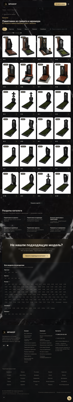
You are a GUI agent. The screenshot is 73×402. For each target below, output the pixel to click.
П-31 (64, 299)
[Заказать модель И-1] (51, 114)
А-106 (15, 294)
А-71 (52, 289)
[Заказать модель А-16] (16, 196)
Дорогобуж (23, 375)
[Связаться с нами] (69, 398)
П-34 (14, 302)
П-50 (53, 302)
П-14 (62, 297)
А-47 (64, 286)
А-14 (28, 284)
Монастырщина (50, 381)
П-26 (43, 299)
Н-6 (24, 314)
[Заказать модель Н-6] (33, 86)
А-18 (44, 284)
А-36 (27, 286)
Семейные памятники (30, 349)
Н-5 (20, 314)
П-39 (36, 302)
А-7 (16, 284)
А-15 (32, 284)
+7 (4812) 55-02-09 (61, 334)
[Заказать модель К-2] (16, 114)
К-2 (9, 278)
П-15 (66, 297)
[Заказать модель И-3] (33, 196)
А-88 (31, 292)
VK (4, 345)
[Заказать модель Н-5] (16, 86)
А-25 (65, 284)
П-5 (27, 297)
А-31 (14, 286)
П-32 (6, 302)
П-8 (38, 297)
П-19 (14, 299)
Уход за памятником (45, 349)
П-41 (44, 302)
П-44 (48, 302)
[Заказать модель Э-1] (16, 168)
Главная (4, 9)
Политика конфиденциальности (45, 356)
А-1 (5, 284)
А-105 (11, 294)
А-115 (38, 294)
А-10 (20, 284)
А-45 (56, 286)
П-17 (10, 299)
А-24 (61, 284)
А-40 (43, 286)
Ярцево (50, 372)
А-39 (39, 286)
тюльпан (65, 302)
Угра (36, 384)
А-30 (10, 286)
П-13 (58, 297)
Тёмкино (50, 384)
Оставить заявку (60, 4)
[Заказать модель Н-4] (68, 59)
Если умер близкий (45, 347)
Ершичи (9, 384)
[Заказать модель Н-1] (16, 59)
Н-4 (16, 314)
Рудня (8, 378)
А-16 (36, 284)
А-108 (25, 294)
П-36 (23, 302)
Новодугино (36, 381)
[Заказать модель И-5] (68, 141)
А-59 (35, 308)
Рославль (36, 372)
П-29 (56, 299)
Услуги (26, 362)
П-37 (27, 302)
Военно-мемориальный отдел (46, 336)
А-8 (6, 308)
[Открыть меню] (68, 4)
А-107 (20, 294)
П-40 (40, 302)
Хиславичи (64, 381)
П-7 (35, 297)
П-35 (19, 302)
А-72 (56, 289)
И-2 (53, 294)
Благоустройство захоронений (28, 359)
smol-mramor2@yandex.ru (62, 341)
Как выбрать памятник (45, 343)
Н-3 (13, 314)
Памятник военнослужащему (45, 340)
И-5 (60, 294)
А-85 (18, 292)
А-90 (35, 292)
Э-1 (5, 272)
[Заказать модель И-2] (16, 141)
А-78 (6, 292)
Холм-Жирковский (64, 384)
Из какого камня (44, 351)
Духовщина (64, 378)
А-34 (22, 286)
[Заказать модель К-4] (33, 114)
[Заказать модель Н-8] (68, 86)
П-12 (54, 297)
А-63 (31, 289)
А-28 (14, 308)
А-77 (64, 289)
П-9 (42, 297)
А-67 (48, 289)
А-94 (48, 292)
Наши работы (27, 356)
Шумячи (23, 384)
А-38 (35, 286)
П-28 (52, 299)
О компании (43, 333)
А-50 (18, 308)
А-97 (60, 292)
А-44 (52, 286)
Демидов (36, 375)
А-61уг (43, 308)
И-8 (9, 297)
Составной (58, 302)
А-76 (60, 289)
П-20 (18, 299)
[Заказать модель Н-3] (51, 59)
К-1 (5, 278)
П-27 (47, 299)
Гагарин (9, 375)
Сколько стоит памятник (28, 340)
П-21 (22, 299)
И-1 (49, 294)
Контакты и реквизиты (45, 354)
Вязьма (23, 372)
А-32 (18, 286)
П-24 (35, 299)
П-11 (50, 297)
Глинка (9, 381)
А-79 (10, 292)
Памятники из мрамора (30, 345)
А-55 (18, 289)
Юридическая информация (64, 392)
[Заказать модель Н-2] (33, 59)
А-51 (10, 289)
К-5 (19, 278)
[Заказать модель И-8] (33, 141)
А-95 (52, 292)
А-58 (30, 308)
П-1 (13, 297)
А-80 (14, 292)
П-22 (27, 299)
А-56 (23, 289)
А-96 (56, 292)
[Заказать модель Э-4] (68, 114)
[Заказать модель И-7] (51, 141)
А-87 (27, 292)
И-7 (6, 297)
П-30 (60, 299)
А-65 (39, 289)
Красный (50, 378)
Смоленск (9, 372)
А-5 (13, 284)
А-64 (35, 289)
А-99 (64, 292)
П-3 (20, 297)
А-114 (34, 294)
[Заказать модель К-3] (51, 196)
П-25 (39, 299)
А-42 (48, 286)
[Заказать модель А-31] (68, 196)
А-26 (9, 308)
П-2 (16, 297)
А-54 (14, 289)
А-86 (23, 292)
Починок (22, 378)
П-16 (6, 299)
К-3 (12, 278)
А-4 (9, 284)
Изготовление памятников (28, 336)
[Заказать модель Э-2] (33, 168)
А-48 (6, 289)
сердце (53, 308)
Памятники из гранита (30, 343)
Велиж (64, 375)
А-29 (6, 286)
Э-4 (16, 272)
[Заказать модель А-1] (68, 168)
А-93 (43, 292)
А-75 (48, 308)
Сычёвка (22, 381)
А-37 (31, 286)
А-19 (48, 284)
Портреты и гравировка (30, 354)
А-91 (39, 292)
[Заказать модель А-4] (51, 168)
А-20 (52, 284)
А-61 (39, 308)
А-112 (29, 294)
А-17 (40, 284)
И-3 (57, 294)
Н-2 (9, 314)
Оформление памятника (46, 345)
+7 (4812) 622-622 (60, 338)
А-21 (57, 284)
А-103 (6, 294)
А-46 (60, 286)
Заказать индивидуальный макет (35, 256)
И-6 (64, 294)
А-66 (44, 289)
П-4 (24, 297)
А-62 (27, 289)
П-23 (31, 299)
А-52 (22, 308)
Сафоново (64, 372)
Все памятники (28, 333)
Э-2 (9, 272)
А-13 (24, 284)
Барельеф (44, 294)
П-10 (46, 297)
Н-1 (6, 314)
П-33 (10, 302)
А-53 (26, 308)
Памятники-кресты (29, 347)
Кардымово (36, 378)
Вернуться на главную (9, 14)
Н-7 (27, 314)
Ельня (50, 375)
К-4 (16, 278)
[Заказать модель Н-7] (51, 86)
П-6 (31, 297)
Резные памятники (29, 351)
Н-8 (31, 314)
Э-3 (13, 272)
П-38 (31, 302)
